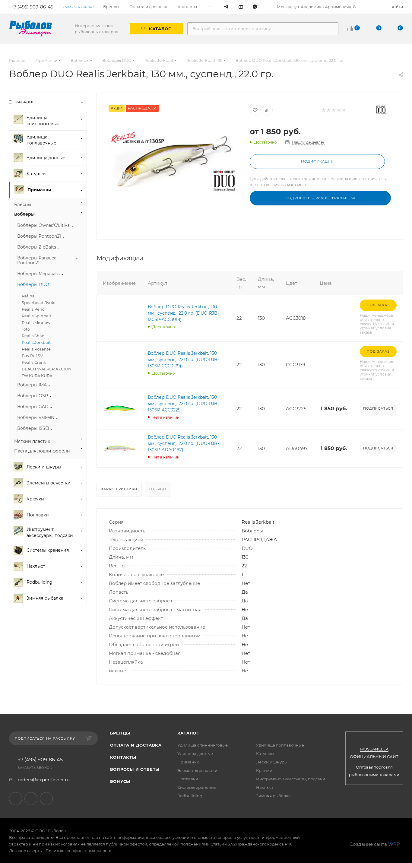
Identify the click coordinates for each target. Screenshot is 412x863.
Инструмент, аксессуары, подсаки (290, 778)
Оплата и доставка (136, 745)
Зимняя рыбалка (273, 795)
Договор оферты (26, 850)
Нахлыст (264, 787)
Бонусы (120, 781)
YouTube (30, 798)
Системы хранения (196, 787)
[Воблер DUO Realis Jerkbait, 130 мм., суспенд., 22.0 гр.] (173, 161)
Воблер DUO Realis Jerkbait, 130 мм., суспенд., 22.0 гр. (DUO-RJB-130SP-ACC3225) (183, 404)
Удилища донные (195, 753)
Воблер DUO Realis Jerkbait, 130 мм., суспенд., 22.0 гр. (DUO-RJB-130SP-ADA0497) (183, 443)
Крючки (264, 770)
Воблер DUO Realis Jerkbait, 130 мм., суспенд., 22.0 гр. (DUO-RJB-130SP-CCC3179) (183, 360)
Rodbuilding (189, 795)
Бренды (120, 733)
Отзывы (157, 489)
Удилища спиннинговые (202, 745)
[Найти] (331, 28)
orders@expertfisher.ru (44, 779)
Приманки (188, 762)
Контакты (123, 757)
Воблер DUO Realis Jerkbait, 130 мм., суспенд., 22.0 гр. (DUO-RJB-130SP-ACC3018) (183, 313)
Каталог (188, 733)
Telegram (15, 798)
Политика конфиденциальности (79, 850)
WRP (394, 844)
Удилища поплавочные (280, 745)
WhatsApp (46, 798)
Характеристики (119, 489)
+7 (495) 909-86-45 (40, 759)
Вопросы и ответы (135, 769)
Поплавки (187, 778)
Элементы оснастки (197, 770)
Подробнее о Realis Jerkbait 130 (320, 198)
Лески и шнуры (271, 762)
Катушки (265, 753)
